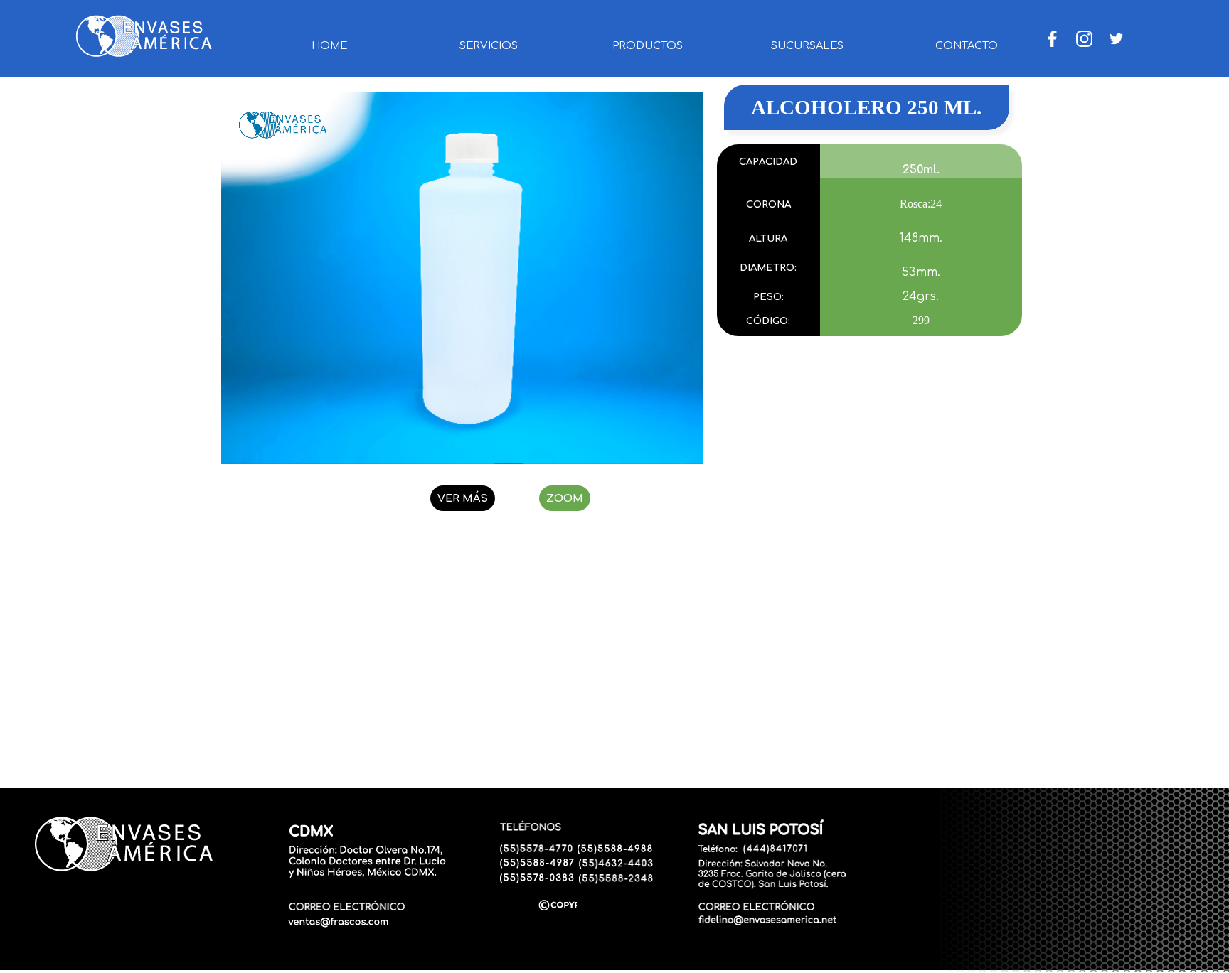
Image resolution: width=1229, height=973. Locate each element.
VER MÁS (462, 498)
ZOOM (564, 498)
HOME (329, 45)
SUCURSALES (807, 45)
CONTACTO (966, 45)
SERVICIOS (488, 45)
